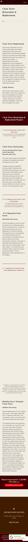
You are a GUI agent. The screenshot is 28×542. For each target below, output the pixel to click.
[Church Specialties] (8, 2)
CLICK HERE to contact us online (14, 485)
